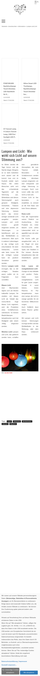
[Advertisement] (22, 43)
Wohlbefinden (27, 421)
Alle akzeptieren (28, 672)
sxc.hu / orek (8, 373)
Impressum (23, 661)
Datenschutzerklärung (9, 661)
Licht (9, 421)
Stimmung (17, 421)
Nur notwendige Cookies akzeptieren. (10, 671)
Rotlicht (5, 424)
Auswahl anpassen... (9, 665)
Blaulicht (13, 424)
